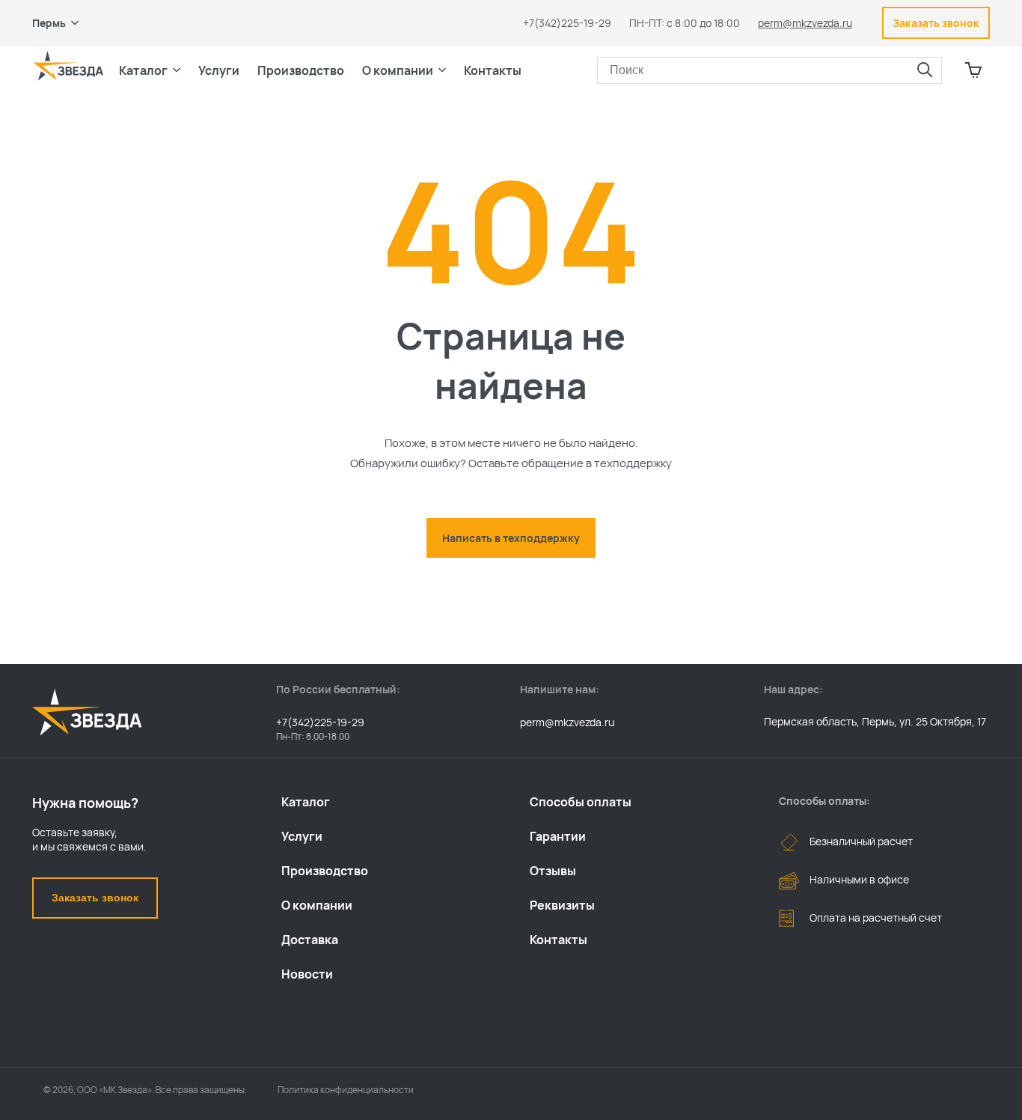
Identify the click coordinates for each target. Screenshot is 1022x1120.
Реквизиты (562, 905)
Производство (324, 870)
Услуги (301, 836)
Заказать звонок (95, 898)
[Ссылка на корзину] (973, 70)
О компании (316, 905)
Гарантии (558, 836)
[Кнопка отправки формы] (973, 584)
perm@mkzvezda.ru (805, 23)
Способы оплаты (580, 802)
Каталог (305, 802)
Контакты (492, 70)
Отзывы (553, 870)
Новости (307, 974)
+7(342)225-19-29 (567, 23)
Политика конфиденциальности (346, 1089)
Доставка (309, 939)
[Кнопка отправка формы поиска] (924, 70)
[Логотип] (68, 66)
